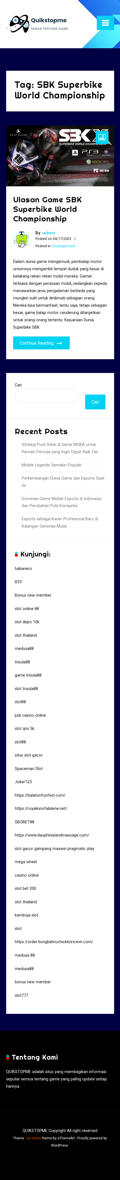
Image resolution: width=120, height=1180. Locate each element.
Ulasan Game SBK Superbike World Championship (47, 208)
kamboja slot (26, 915)
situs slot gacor (29, 755)
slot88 (20, 702)
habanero (23, 568)
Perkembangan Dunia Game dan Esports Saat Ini (63, 482)
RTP (18, 582)
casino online (27, 875)
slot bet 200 (25, 888)
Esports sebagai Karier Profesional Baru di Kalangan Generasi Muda (60, 523)
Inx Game (34, 1138)
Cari (18, 385)
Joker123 (23, 782)
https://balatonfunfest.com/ (40, 795)
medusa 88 (25, 955)
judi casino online (30, 715)
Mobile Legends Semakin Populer (52, 465)
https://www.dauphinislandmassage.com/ (52, 835)
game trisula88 (28, 675)
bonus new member (33, 982)
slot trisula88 (26, 688)
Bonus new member (33, 595)
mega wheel (26, 862)
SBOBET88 (24, 822)
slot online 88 (27, 608)
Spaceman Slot (29, 768)
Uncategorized (63, 246)
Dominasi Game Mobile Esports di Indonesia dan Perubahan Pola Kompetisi (61, 502)
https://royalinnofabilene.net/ (41, 808)
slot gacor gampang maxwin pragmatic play (54, 848)
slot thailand (26, 635)
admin (49, 232)
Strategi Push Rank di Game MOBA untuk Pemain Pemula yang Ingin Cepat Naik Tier (60, 448)
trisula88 (22, 662)
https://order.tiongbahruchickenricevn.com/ (54, 942)
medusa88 (24, 648)
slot (18, 928)
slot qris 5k (24, 728)
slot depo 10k (27, 622)
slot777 (21, 995)
